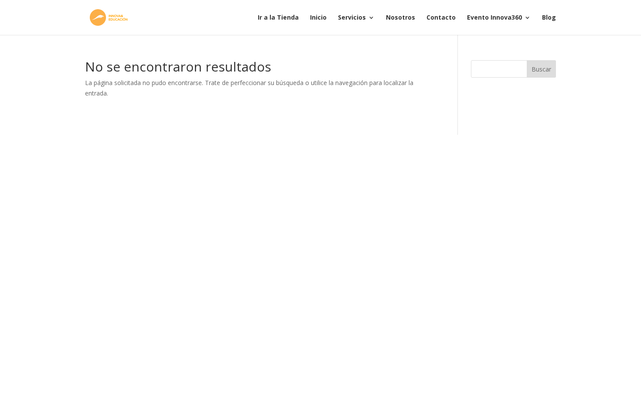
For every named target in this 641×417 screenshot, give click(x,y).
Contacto (441, 17)
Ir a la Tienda (278, 17)
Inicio (318, 17)
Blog (549, 17)
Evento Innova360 (494, 17)
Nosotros (400, 17)
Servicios (352, 17)
